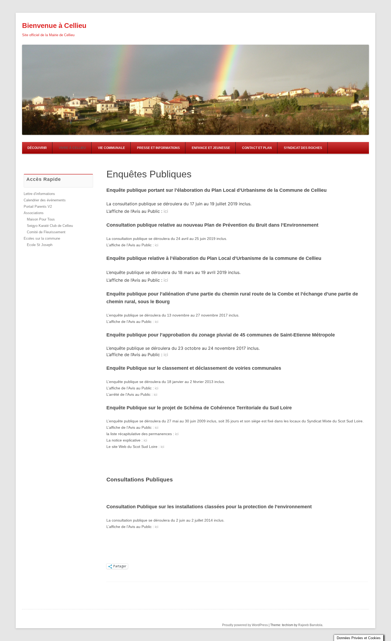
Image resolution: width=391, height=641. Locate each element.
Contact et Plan (257, 148)
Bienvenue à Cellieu (54, 26)
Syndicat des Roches (303, 148)
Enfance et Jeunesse (211, 148)
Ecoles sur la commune (42, 238)
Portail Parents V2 (38, 207)
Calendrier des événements (45, 200)
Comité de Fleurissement (46, 232)
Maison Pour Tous (41, 219)
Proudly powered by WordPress (245, 625)
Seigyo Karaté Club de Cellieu (50, 226)
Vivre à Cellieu (72, 148)
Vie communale (111, 148)
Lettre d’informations (39, 194)
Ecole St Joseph (39, 245)
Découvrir (37, 148)
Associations (34, 213)
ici (166, 211)
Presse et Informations (158, 148)
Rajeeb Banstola (310, 625)
